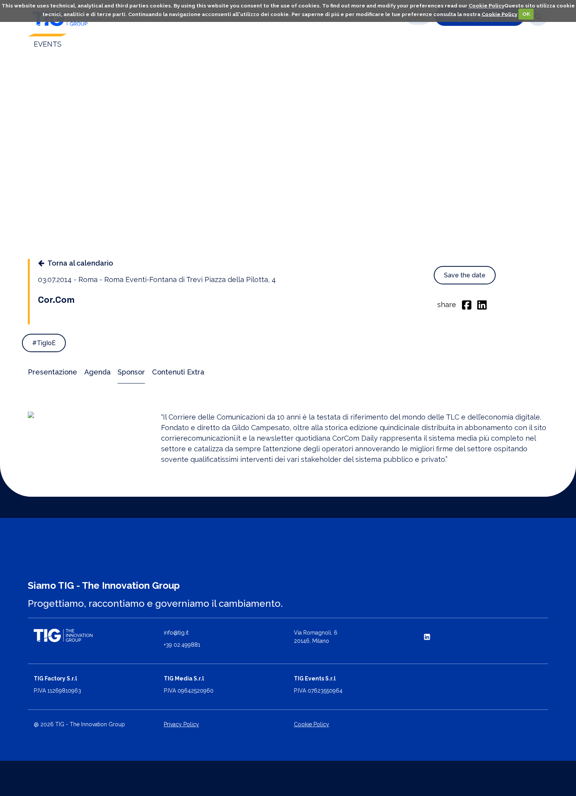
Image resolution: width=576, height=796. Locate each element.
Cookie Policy (486, 6)
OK (526, 14)
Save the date (464, 275)
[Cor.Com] (88, 415)
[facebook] (466, 304)
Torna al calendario (80, 263)
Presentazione (52, 372)
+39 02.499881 (182, 645)
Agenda (97, 372)
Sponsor (131, 372)
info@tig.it (176, 633)
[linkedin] (482, 304)
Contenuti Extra (178, 372)
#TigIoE (44, 343)
